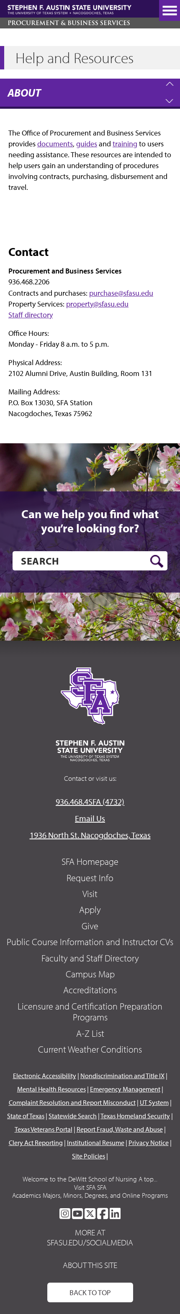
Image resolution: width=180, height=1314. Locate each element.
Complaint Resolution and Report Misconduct (72, 1102)
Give (90, 926)
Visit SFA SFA (90, 1187)
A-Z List (90, 1033)
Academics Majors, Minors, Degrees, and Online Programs (90, 1195)
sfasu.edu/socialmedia (90, 1242)
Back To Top (90, 1292)
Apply (90, 909)
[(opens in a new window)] (64, 1213)
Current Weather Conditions (90, 1049)
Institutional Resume (95, 1142)
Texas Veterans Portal (43, 1129)
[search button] (156, 561)
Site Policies (88, 1156)
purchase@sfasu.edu (121, 293)
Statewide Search (73, 1116)
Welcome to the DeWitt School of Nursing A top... (90, 1179)
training (125, 143)
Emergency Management (125, 1089)
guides (86, 143)
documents (55, 143)
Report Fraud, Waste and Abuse (120, 1129)
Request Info (90, 878)
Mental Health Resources (51, 1089)
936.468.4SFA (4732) (90, 801)
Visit (90, 894)
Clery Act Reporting (36, 1142)
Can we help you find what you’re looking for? (90, 521)
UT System (154, 1102)
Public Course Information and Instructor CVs (90, 942)
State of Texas (25, 1116)
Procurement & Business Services (69, 23)
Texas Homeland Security (135, 1116)
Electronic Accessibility (44, 1075)
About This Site (90, 1265)
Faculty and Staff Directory (90, 958)
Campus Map (90, 974)
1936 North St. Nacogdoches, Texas (90, 835)
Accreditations (90, 990)
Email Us (90, 818)
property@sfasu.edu (97, 304)
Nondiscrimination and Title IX (122, 1075)
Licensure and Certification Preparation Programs (90, 1011)
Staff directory (30, 315)
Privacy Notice (149, 1142)
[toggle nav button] (169, 10)
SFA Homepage (90, 861)
